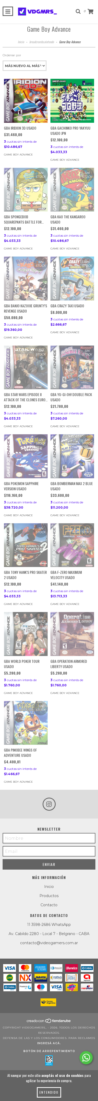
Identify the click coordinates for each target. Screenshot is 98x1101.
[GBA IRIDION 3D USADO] (26, 101)
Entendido (49, 1092)
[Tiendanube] (49, 1022)
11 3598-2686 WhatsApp (49, 924)
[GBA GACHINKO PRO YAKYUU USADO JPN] (72, 101)
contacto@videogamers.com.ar (49, 943)
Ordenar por (12, 55)
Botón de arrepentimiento (49, 1051)
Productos (49, 895)
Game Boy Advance (18, 154)
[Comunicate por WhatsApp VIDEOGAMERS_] (86, 1057)
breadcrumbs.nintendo (41, 42)
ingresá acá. (49, 1043)
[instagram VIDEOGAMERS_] (49, 804)
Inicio (21, 42)
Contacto (49, 905)
